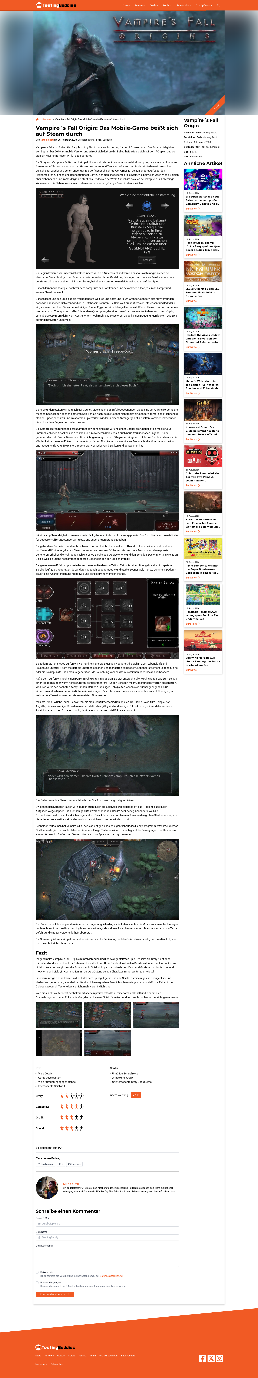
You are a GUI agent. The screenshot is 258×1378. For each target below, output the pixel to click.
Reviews (140, 5)
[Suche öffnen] (218, 5)
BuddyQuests (204, 5)
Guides (153, 5)
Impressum (41, 1364)
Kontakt (167, 5)
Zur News (191, 208)
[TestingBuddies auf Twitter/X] (211, 1359)
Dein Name (41, 1231)
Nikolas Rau (47, 139)
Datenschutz (81, 1274)
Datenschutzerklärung (111, 1276)
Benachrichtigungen (83, 1284)
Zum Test (191, 623)
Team (93, 1355)
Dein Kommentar (44, 1245)
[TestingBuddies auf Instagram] (219, 1359)
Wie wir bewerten (108, 1355)
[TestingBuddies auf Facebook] (202, 1359)
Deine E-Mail (42, 1218)
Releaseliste (183, 5)
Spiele (71, 1355)
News (126, 5)
